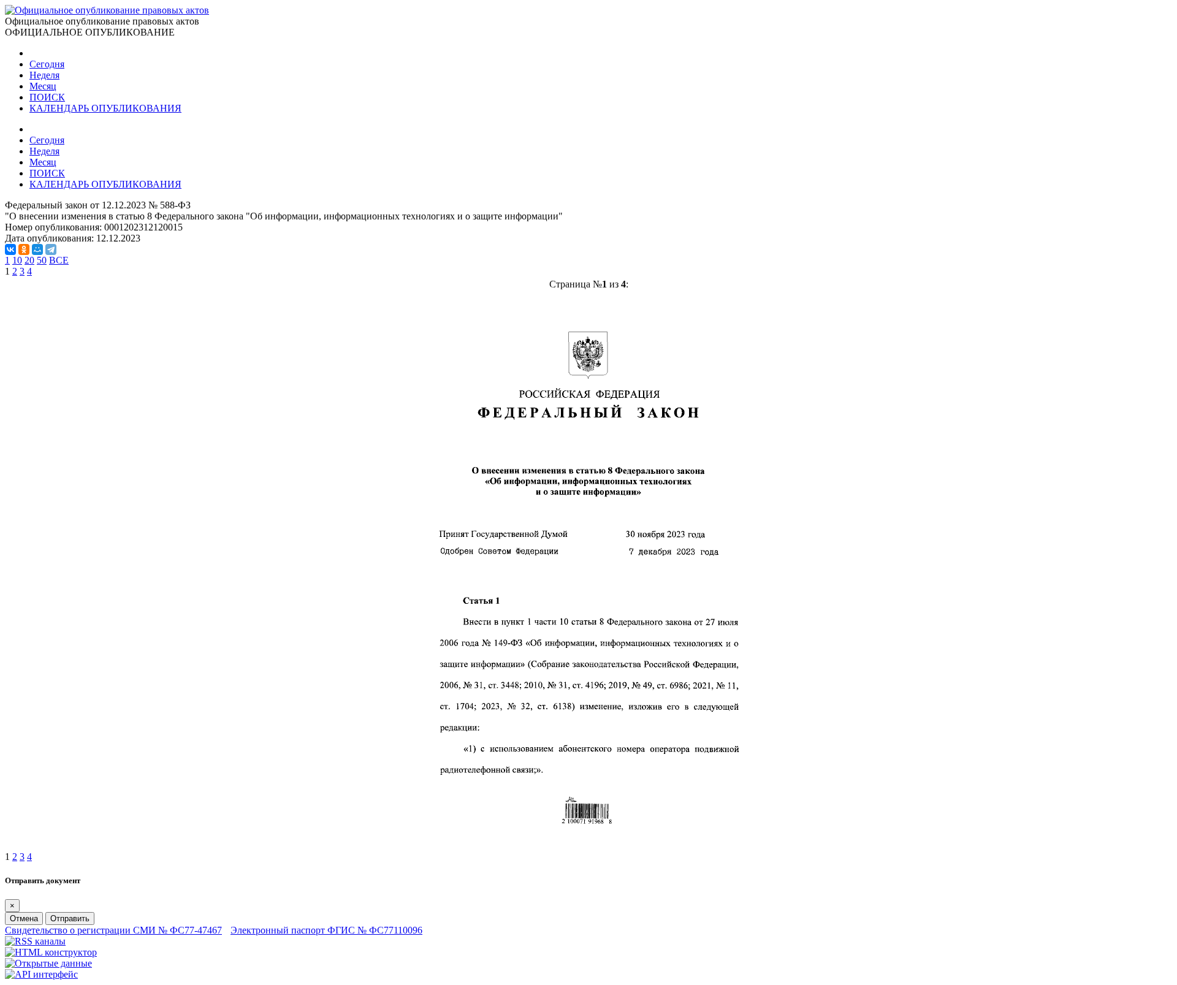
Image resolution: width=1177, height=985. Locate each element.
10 (17, 260)
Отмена (24, 918)
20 (29, 260)
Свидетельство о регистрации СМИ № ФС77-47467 (113, 930)
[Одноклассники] (23, 249)
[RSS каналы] (35, 941)
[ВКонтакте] (10, 249)
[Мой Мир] (37, 249)
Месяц (42, 86)
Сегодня (46, 64)
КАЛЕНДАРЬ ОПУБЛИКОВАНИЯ (105, 108)
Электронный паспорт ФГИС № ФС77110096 (326, 930)
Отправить (70, 918)
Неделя (44, 75)
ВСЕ (59, 260)
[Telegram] (50, 249)
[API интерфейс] (41, 974)
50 (42, 260)
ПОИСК (47, 97)
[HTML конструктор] (51, 952)
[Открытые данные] (48, 963)
